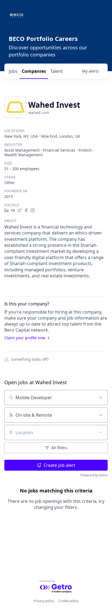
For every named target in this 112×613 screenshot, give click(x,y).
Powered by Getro (94, 475)
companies (34, 71)
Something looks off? (30, 359)
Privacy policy (44, 601)
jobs (13, 71)
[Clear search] (101, 398)
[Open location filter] (101, 432)
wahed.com (38, 112)
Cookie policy (68, 601)
